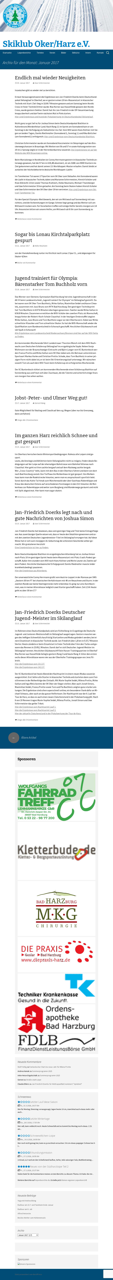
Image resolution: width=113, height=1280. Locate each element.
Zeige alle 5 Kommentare (27, 720)
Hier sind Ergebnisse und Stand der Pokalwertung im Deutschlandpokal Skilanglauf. (54, 116)
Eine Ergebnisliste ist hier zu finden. (32, 547)
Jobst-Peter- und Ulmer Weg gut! (51, 398)
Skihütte (76, 52)
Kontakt (100, 52)
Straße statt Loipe (33, 1079)
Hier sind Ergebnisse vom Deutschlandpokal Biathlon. (69, 136)
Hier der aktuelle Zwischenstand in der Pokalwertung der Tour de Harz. (48, 713)
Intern (88, 52)
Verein (52, 52)
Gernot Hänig (40, 403)
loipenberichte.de (42, 1180)
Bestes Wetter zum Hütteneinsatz (32, 1217)
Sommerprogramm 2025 (42, 1071)
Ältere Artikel (24, 737)
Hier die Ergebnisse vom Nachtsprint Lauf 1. (35, 706)
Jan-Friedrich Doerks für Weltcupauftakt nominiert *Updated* (57, 1084)
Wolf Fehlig (22, 1067)
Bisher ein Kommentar (26, 262)
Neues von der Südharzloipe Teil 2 (49, 1166)
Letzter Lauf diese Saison (44, 1102)
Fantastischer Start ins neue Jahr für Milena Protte (50, 1067)
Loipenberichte (24, 52)
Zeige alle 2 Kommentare (27, 420)
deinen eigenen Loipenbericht (74, 1180)
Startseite (7, 52)
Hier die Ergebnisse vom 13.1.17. (30, 663)
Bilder (63, 52)
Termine (40, 52)
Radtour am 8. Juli (25, 1209)
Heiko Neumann (41, 246)
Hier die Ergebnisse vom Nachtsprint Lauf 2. (35, 710)
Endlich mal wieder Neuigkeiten (50, 78)
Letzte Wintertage (40, 1118)
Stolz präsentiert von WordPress (28, 1274)
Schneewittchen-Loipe (42, 1135)
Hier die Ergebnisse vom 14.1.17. (30, 667)
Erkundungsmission (41, 1152)
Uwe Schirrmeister (42, 83)
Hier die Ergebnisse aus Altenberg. (31, 570)
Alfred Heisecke (24, 1213)
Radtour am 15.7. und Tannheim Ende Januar (35, 1205)
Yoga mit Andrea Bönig (27, 1200)
